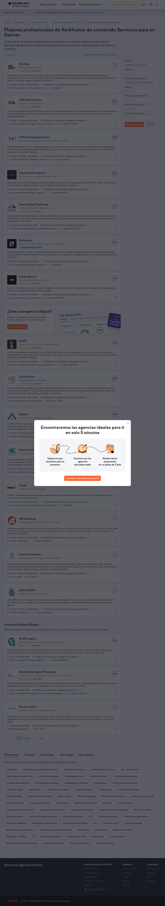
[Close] (128, 423)
